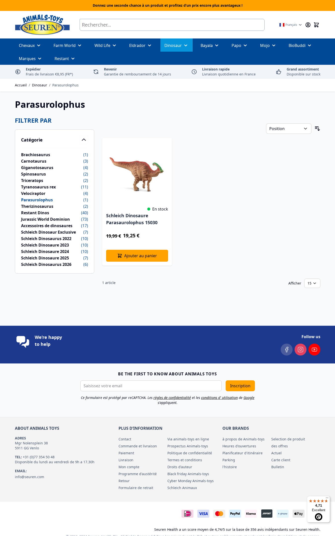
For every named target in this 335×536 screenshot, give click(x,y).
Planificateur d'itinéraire (242, 453)
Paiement (126, 453)
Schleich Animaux (182, 487)
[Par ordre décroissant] (317, 129)
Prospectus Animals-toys (187, 446)
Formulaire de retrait (136, 487)
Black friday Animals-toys (188, 473)
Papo (236, 45)
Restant (62, 58)
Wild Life (102, 45)
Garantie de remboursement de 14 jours (137, 71)
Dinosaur (173, 45)
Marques (27, 58)
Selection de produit (288, 439)
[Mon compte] (308, 25)
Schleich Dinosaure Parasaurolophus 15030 (131, 219)
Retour (124, 480)
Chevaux (27, 45)
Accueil (21, 85)
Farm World (65, 45)
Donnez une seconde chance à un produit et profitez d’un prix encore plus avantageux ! (168, 5)
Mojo (265, 45)
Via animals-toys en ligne (188, 439)
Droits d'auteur (179, 467)
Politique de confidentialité (189, 453)
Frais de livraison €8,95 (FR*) (49, 71)
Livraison (126, 460)
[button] (54, 120)
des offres (279, 446)
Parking (228, 460)
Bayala (207, 45)
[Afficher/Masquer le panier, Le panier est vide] (316, 25)
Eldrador (137, 45)
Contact (125, 439)
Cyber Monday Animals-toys (190, 480)
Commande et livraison (138, 446)
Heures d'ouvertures (239, 446)
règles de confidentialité (172, 397)
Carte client (280, 460)
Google (249, 397)
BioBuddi (297, 45)
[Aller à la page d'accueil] (42, 24)
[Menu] (327, 499)
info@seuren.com (29, 476)
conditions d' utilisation (219, 397)
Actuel (276, 453)
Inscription (240, 386)
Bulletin (277, 467)
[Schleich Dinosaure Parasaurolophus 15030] (137, 173)
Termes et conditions (184, 460)
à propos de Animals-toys (243, 439)
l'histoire (229, 467)
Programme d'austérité (138, 473)
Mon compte (129, 467)
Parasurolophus (65, 85)
